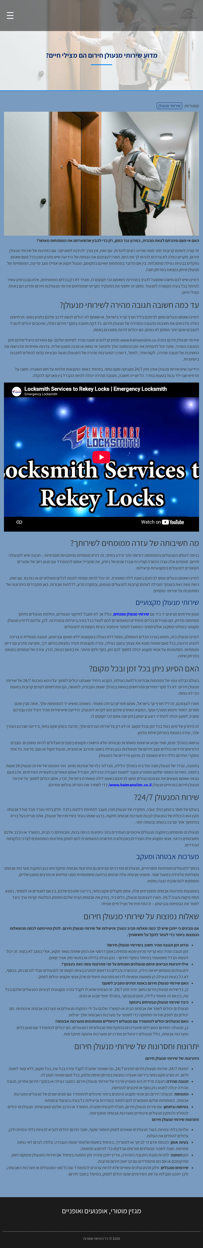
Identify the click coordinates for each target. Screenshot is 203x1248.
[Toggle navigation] (10, 15)
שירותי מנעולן (169, 106)
